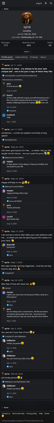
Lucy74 (9, 216)
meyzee (10, 190)
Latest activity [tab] (21, 57)
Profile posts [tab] (7, 57)
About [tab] (43, 57)
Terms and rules (18, 413)
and (14, 157)
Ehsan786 (11, 245)
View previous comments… (12, 79)
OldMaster (11, 340)
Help (41, 413)
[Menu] (4, 3)
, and (21, 75)
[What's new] (45, 3)
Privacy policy (31, 413)
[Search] (50, 3)
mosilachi (11, 115)
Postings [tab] (34, 57)
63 (50, 45)
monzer (10, 292)
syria (7, 65)
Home (46, 413)
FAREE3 (10, 161)
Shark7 (10, 95)
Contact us (6, 413)
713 (6, 45)
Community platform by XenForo (22, 421)
